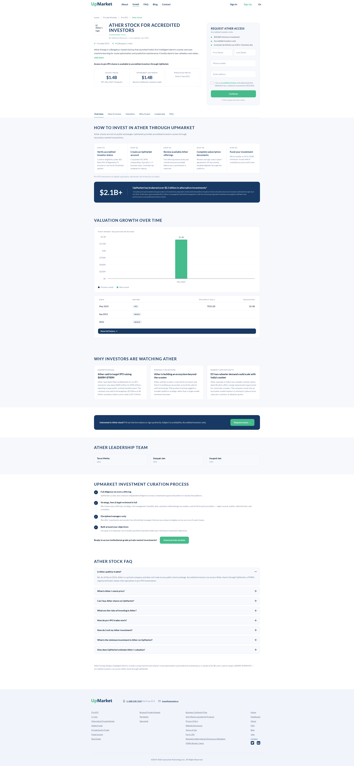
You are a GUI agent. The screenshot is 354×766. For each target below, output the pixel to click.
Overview (98, 114)
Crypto (94, 717)
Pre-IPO (124, 17)
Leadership (160, 114)
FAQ (146, 4)
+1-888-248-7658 (134, 701)
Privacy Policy (192, 721)
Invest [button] (136, 4)
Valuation (130, 114)
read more (99, 57)
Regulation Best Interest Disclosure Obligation (205, 739)
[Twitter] (252, 743)
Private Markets (110, 17)
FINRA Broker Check (195, 743)
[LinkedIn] (258, 743)
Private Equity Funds (100, 730)
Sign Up (248, 4)
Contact (166, 4)
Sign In (233, 4)
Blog (155, 4)
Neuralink (144, 721)
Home (253, 712)
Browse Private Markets (150, 712)
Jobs (253, 734)
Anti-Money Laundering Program (200, 717)
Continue (233, 94)
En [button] (259, 4)
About (124, 4)
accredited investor (228, 83)
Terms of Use (191, 730)
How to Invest (114, 114)
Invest (96, 17)
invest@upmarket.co (170, 701)
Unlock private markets (174, 540)
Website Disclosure (194, 725)
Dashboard (255, 717)
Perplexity (144, 717)
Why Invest (144, 114)
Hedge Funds (97, 725)
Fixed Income (97, 734)
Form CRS (190, 734)
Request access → (242, 422)
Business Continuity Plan (196, 712)
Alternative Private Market (102, 721)
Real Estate (96, 739)
